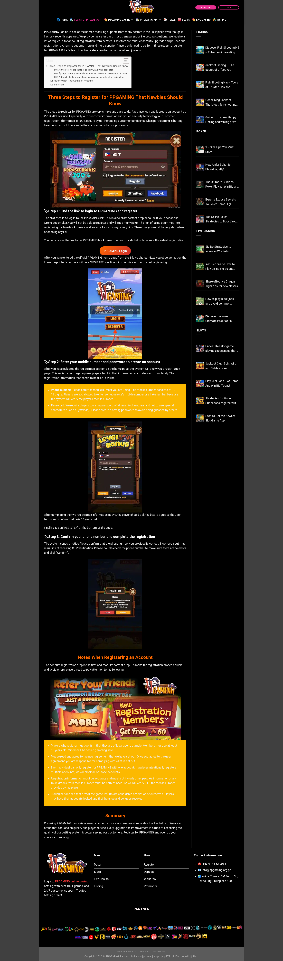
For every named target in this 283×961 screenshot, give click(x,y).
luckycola (136, 956)
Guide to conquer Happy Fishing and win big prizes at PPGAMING (221, 120)
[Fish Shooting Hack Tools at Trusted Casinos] (200, 84)
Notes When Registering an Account (73, 80)
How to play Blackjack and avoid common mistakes (219, 301)
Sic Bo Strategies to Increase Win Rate (218, 249)
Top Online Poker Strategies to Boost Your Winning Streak (221, 219)
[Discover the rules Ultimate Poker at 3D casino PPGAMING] (200, 318)
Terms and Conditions (151, 951)
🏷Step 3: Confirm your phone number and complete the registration (91, 77)
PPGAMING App (149, 19)
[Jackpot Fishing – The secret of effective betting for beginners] (200, 67)
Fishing (221, 19)
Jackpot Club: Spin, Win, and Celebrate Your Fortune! (220, 366)
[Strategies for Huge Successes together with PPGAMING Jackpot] (200, 400)
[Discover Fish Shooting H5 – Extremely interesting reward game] (200, 50)
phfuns (147, 956)
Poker (172, 19)
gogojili (185, 956)
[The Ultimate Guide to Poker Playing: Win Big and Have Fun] (200, 184)
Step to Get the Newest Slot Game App (220, 418)
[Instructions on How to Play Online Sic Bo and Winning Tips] (200, 266)
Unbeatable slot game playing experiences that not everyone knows (220, 349)
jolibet (194, 956)
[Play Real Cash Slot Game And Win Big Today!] (200, 383)
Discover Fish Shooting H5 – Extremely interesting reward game (222, 50)
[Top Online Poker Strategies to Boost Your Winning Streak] (200, 219)
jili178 (175, 956)
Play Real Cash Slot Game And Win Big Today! (221, 383)
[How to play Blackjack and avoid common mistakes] (200, 301)
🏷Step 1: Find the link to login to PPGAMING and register (86, 70)
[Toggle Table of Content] (124, 61)
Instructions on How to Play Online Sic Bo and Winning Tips (220, 267)
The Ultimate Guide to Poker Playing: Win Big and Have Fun (222, 184)
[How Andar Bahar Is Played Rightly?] (200, 167)
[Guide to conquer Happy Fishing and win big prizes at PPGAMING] (200, 119)
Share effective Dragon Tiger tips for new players (221, 284)
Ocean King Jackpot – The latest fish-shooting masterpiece (220, 102)
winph (156, 956)
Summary (59, 84)
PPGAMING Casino (119, 19)
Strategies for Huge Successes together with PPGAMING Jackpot (221, 401)
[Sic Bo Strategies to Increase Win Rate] (200, 249)
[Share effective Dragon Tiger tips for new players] (200, 283)
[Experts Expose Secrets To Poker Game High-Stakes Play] (200, 201)
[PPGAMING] (141, 7)
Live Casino (203, 19)
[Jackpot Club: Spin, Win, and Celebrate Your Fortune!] (200, 365)
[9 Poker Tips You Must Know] (200, 149)
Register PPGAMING (86, 19)
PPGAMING (51, 32)
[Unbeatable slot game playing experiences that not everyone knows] (200, 348)
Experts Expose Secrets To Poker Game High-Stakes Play (220, 202)
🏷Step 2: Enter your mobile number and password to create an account (93, 73)
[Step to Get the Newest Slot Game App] (200, 418)
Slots (186, 19)
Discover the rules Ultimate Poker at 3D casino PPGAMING (218, 319)
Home (64, 19)
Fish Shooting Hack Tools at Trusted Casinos (221, 85)
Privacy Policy (126, 951)
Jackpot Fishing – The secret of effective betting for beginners (219, 68)
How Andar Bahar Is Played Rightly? (218, 167)
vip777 (166, 956)
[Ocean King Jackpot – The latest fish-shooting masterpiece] (200, 102)
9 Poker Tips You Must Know (220, 149)
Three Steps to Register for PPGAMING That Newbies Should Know (88, 66)
